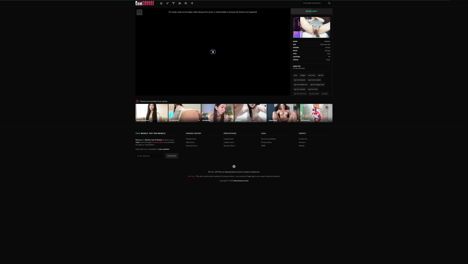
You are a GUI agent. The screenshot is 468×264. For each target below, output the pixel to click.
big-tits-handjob (299, 89)
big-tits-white (314, 94)
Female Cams (191, 139)
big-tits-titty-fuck (300, 94)
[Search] (329, 3)
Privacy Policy (266, 142)
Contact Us (303, 139)
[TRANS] (173, 3)
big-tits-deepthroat (300, 84)
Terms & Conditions (268, 139)
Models (301, 146)
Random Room (229, 146)
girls (295, 75)
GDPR (263, 146)
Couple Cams (229, 139)
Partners (302, 142)
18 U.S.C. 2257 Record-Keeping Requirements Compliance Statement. (234, 172)
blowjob (324, 94)
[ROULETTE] (192, 3)
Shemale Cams (191, 146)
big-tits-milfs (312, 89)
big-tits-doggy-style (317, 84)
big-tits (320, 75)
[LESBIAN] (186, 3)
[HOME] (161, 3)
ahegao (302, 75)
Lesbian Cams (229, 142)
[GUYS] (167, 3)
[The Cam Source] (145, 3)
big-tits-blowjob (299, 80)
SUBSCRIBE (171, 156)
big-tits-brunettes (314, 80)
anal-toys (311, 75)
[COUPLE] (179, 3)
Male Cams (190, 142)
